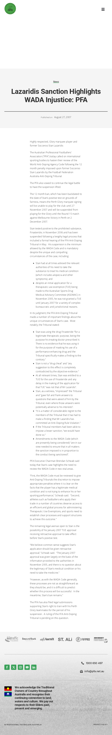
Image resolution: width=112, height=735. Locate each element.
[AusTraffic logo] (11, 637)
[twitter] (13, 667)
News (56, 81)
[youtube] (27, 667)
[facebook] (7, 667)
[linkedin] (33, 667)
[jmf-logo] (101, 637)
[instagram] (20, 667)
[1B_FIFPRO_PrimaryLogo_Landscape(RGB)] (83, 638)
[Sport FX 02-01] (47, 638)
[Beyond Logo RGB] (29, 639)
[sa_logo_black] (65, 639)
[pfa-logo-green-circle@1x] (10, 4)
